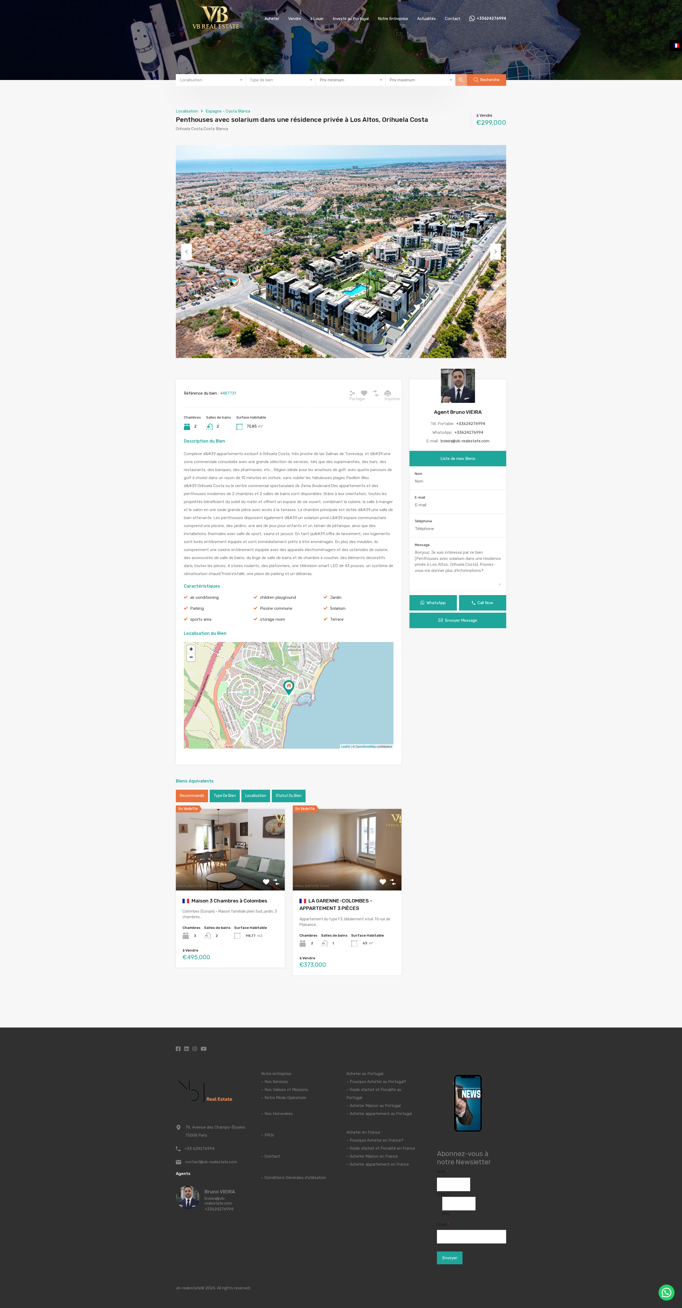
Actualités (426, 18)
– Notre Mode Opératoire (283, 1097)
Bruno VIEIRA (220, 1192)
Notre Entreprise (393, 18)
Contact (452, 18)
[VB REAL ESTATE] (216, 29)
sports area (200, 619)
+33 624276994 (199, 1148)
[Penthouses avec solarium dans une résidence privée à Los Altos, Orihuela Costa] (288, 687)
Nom (418, 474)
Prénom (443, 1194)
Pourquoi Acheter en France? (376, 1140)
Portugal (354, 1097)
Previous (186, 252)
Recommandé (192, 795)
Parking (197, 608)
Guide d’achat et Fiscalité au (375, 1089)
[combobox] (211, 80)
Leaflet (345, 746)
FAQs (269, 1135)
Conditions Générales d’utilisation (295, 1177)
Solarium (338, 608)
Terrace (337, 619)
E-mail (420, 497)
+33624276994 (491, 19)
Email (443, 1224)
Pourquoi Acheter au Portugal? (377, 1081)
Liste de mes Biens (457, 458)
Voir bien (230, 874)
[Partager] (352, 393)
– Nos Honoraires (277, 1113)
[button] (667, 1293)
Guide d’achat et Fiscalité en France (382, 1148)
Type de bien (225, 795)
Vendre (294, 18)
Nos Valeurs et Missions (286, 1089)
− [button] (191, 657)
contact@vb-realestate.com (211, 1161)
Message (422, 545)
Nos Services (276, 1081)
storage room (272, 619)
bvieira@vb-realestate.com (465, 441)
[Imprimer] (387, 393)
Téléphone (423, 521)
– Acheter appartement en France (377, 1164)
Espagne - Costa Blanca (228, 111)
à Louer (317, 18)
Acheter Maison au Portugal (375, 1105)
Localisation (187, 111)
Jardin (336, 597)
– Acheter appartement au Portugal (379, 1113)
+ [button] (191, 649)
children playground (278, 597)
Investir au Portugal (351, 18)
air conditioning (204, 597)
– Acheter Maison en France (372, 1156)
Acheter (272, 18)
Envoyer (449, 1257)
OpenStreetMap (365, 746)
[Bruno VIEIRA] (188, 1206)
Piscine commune (276, 608)
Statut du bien (289, 795)
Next (495, 252)
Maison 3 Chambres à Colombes (228, 901)
